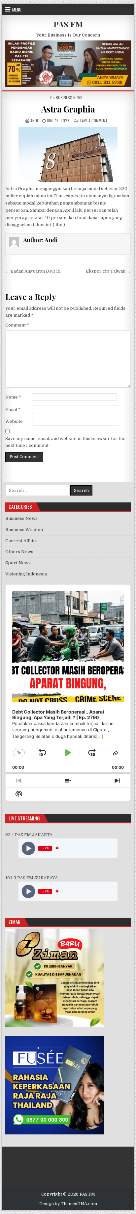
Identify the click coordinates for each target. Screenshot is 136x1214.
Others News (19, 551)
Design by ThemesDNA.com (68, 1204)
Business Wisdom (24, 529)
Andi (34, 120)
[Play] (28, 848)
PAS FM (68, 24)
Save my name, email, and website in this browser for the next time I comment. (65, 442)
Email (12, 409)
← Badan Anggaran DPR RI (33, 271)
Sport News (18, 562)
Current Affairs (21, 540)
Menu (16, 9)
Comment (17, 325)
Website (14, 421)
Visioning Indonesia (26, 573)
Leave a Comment (93, 120)
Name (13, 397)
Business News (69, 97)
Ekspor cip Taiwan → (108, 271)
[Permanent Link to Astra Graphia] (68, 154)
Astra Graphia (68, 109)
